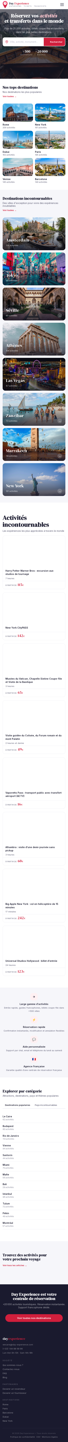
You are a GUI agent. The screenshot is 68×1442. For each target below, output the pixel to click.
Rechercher (56, 42)
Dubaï (6, 1416)
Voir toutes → (10, 96)
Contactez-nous (11, 1369)
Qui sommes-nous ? (13, 1365)
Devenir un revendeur (14, 1389)
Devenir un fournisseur (14, 1393)
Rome (5, 1404)
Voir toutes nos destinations (34, 1318)
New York (8, 1421)
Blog (5, 1377)
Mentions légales (50, 1437)
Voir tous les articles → (15, 1265)
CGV (38, 1437)
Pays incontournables (46, 1105)
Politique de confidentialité (22, 1437)
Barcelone (8, 1412)
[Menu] (62, 4)
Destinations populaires (17, 1105)
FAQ (5, 1373)
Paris (5, 1408)
